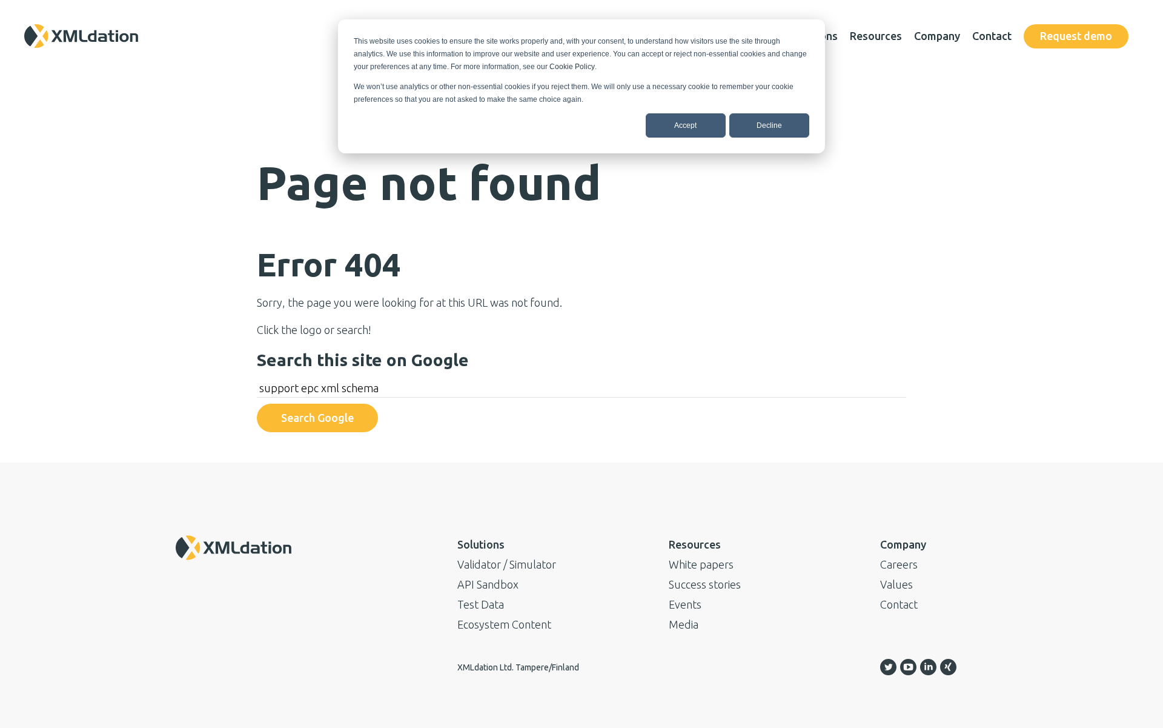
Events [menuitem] (685, 604)
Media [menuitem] (683, 624)
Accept (685, 125)
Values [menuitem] (896, 584)
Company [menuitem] (937, 36)
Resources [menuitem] (876, 36)
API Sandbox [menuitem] (488, 584)
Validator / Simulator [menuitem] (506, 564)
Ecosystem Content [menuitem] (504, 624)
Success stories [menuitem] (705, 584)
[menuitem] (1076, 36)
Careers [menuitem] (899, 564)
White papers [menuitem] (701, 564)
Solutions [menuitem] (481, 544)
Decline (769, 125)
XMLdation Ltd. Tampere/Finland (518, 667)
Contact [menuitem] (992, 36)
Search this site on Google (363, 359)
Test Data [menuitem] (480, 604)
